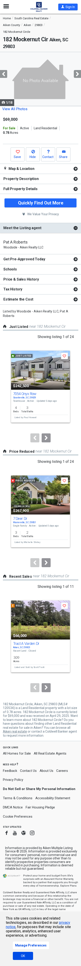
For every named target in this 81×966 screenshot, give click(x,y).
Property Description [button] (21, 179)
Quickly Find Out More (40, 203)
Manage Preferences (31, 945)
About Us (46, 771)
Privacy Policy (13, 780)
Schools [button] (10, 269)
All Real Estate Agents (50, 753)
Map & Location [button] (21, 169)
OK (23, 956)
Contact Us (28, 771)
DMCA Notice (13, 807)
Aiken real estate (15, 731)
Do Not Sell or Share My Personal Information (39, 789)
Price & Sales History (21, 279)
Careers (62, 771)
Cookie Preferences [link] (17, 817)
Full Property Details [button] (20, 189)
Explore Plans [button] (68, 885)
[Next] (46, 437)
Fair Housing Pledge (40, 807)
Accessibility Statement (52, 798)
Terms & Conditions (17, 798)
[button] (68, 7)
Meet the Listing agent (22, 228)
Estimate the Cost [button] (18, 299)
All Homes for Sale (17, 753)
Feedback (10, 771)
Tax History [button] (12, 289)
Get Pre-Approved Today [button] (24, 259)
